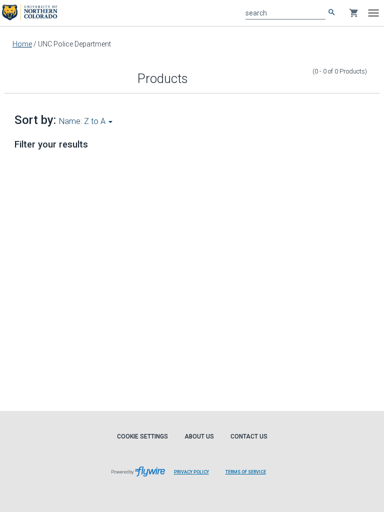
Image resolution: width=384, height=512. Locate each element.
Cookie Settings (142, 436)
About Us (199, 436)
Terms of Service (246, 472)
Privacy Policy (191, 472)
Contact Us (249, 436)
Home (22, 44)
